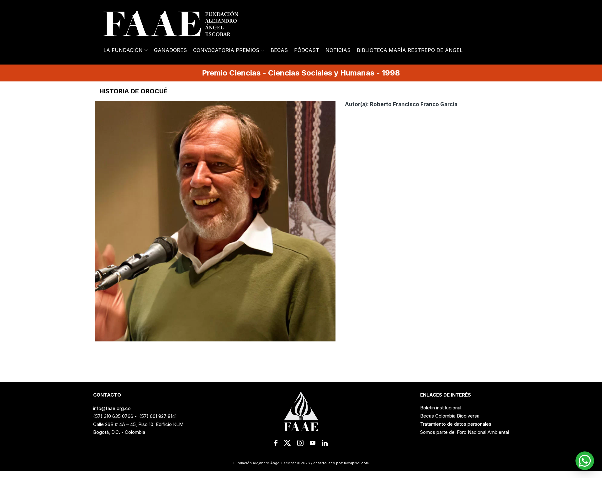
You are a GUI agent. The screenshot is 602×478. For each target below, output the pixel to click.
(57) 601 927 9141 (158, 416)
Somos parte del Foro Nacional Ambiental (464, 432)
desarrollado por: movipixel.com (340, 463)
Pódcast (306, 50)
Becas (279, 50)
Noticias (338, 50)
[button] (584, 460)
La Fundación (123, 50)
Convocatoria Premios (226, 50)
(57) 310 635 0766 (113, 416)
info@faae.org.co (112, 408)
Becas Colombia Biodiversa (449, 416)
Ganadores (170, 50)
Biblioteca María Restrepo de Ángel (409, 50)
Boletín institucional (440, 408)
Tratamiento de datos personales (455, 424)
